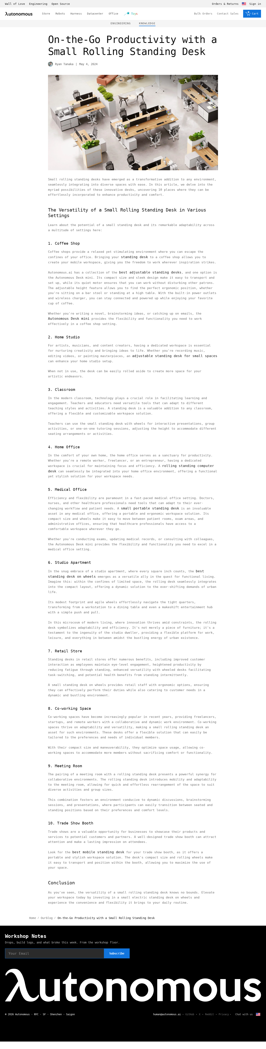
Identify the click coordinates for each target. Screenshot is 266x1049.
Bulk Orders (203, 13)
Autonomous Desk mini (69, 319)
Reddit (209, 1014)
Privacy (224, 1014)
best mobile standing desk (98, 852)
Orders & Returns (225, 3)
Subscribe (116, 953)
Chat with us (244, 1014)
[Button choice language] (244, 3)
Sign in (255, 3)
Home (32, 918)
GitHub (189, 1014)
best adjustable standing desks (150, 272)
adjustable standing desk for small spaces (174, 356)
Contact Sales (228, 13)
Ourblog (47, 918)
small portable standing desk (150, 508)
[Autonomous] (18, 14)
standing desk (134, 257)
